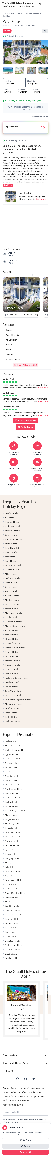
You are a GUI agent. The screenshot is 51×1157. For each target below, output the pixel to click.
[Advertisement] (25, 224)
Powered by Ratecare (40, 116)
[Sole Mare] (25, 52)
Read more (41, 199)
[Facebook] (17, 1078)
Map (8, 31)
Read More (8, 185)
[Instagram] (25, 1078)
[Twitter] (33, 1078)
